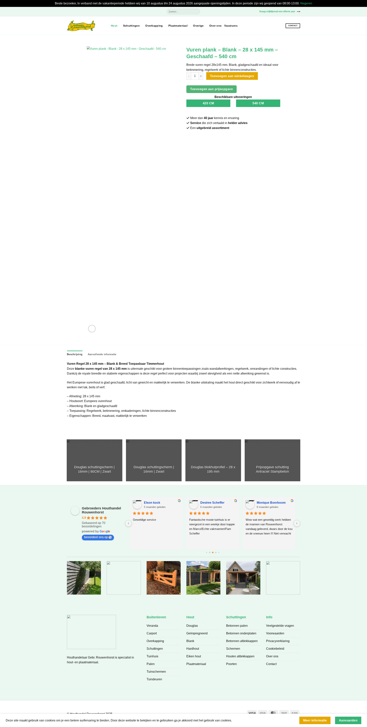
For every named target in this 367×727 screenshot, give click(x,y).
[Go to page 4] (218, 552)
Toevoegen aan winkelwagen (232, 76)
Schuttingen (131, 25)
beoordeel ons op (96, 537)
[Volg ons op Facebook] (236, 11)
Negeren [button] (306, 3)
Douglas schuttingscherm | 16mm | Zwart (154, 469)
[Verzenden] (197, 12)
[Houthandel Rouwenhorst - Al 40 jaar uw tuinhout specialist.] (86, 26)
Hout (114, 25)
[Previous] (67, 462)
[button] (69, 11)
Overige (198, 25)
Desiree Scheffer (212, 502)
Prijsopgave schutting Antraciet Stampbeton (272, 469)
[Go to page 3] (215, 552)
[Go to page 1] (209, 552)
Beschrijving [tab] (74, 354)
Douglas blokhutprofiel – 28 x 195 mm (213, 469)
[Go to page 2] (213, 552)
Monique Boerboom (271, 502)
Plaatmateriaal (178, 25)
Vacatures (231, 25)
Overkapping (154, 25)
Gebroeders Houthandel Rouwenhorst (101, 510)
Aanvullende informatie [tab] (102, 354)
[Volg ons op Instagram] (242, 11)
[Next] (300, 462)
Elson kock (152, 502)
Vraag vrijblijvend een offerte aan (277, 11)
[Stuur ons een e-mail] (247, 11)
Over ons (215, 25)
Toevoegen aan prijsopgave (211, 89)
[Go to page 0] (206, 552)
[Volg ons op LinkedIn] (84, 671)
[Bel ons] (253, 11)
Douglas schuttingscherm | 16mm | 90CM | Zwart (94, 469)
